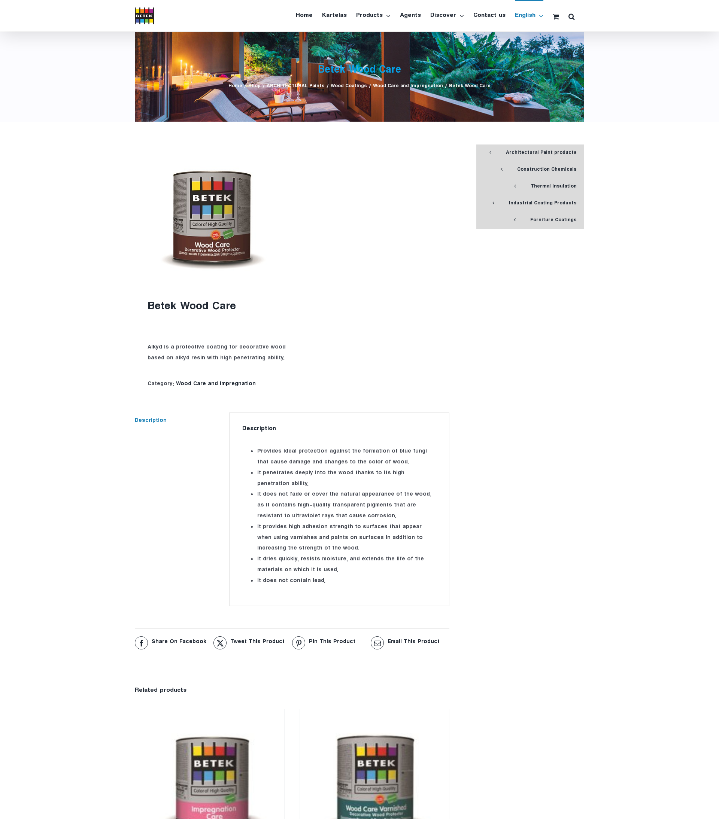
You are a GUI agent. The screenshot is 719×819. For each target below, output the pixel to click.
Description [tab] (151, 421)
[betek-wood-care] (210, 213)
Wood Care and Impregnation (216, 384)
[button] (571, 15)
